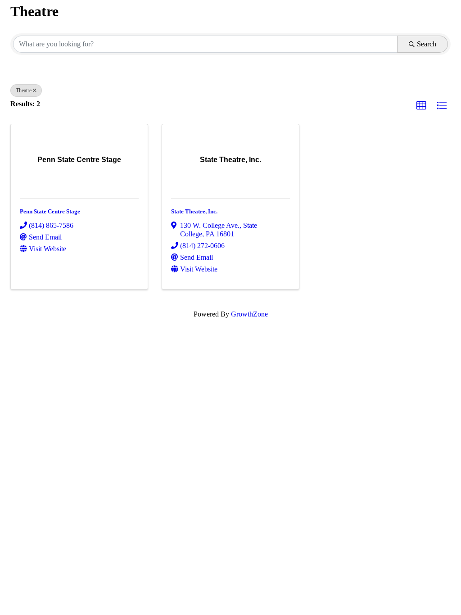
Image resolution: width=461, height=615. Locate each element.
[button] (421, 106)
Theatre (24, 90)
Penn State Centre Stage (50, 211)
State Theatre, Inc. (194, 211)
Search (426, 44)
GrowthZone (249, 314)
